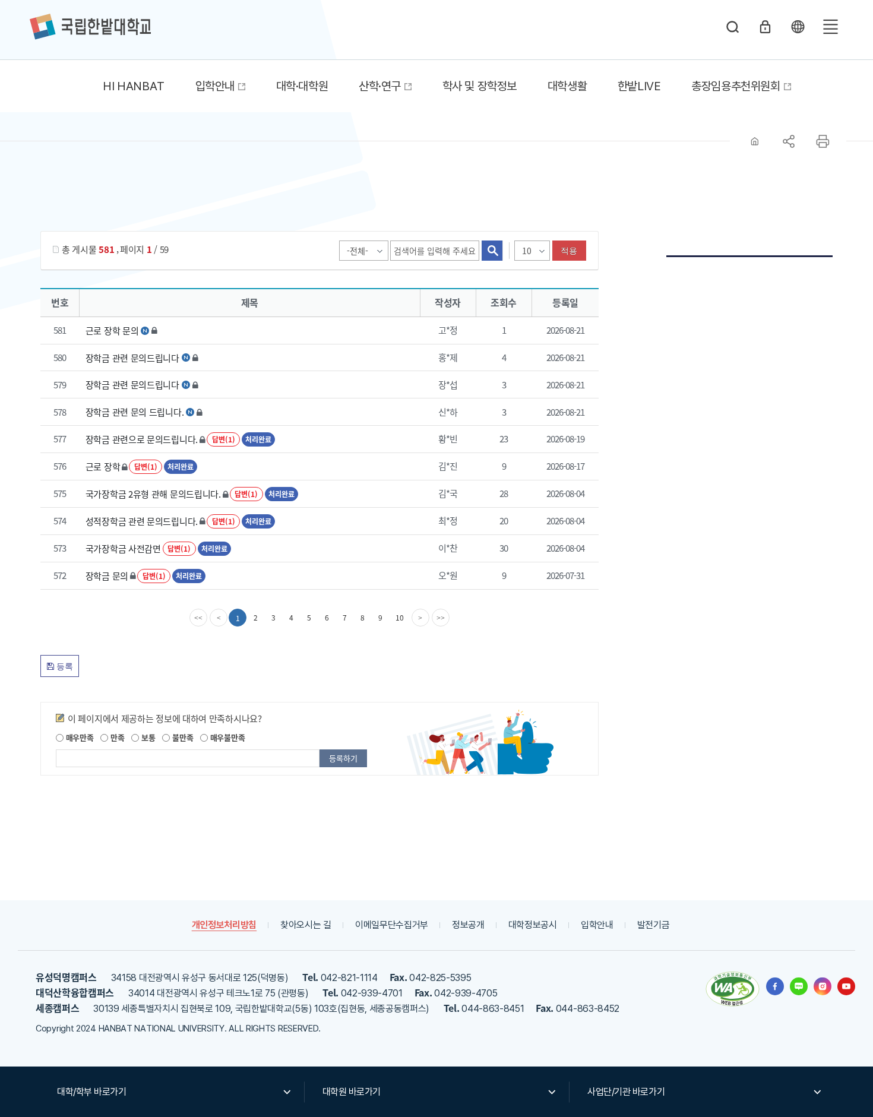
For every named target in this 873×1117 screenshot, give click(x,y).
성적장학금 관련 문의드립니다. (142, 521)
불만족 (181, 737)
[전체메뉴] (830, 27)
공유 (789, 141)
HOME (755, 141)
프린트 (822, 141)
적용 (569, 250)
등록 (63, 666)
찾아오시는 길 (305, 925)
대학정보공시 (532, 925)
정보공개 (468, 925)
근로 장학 (103, 466)
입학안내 (597, 925)
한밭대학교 (90, 27)
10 (400, 617)
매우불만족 (226, 737)
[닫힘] (798, 27)
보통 (147, 737)
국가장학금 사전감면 (123, 548)
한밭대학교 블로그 (799, 986)
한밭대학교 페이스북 (775, 986)
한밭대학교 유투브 (846, 986)
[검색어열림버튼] (733, 27)
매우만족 (79, 737)
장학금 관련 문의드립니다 (132, 357)
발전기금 (653, 925)
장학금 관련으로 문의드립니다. (142, 439)
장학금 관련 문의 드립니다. (135, 412)
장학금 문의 (107, 575)
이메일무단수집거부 (391, 925)
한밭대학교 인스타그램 (822, 986)
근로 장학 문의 (112, 330)
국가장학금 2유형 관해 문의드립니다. (153, 494)
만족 (116, 737)
